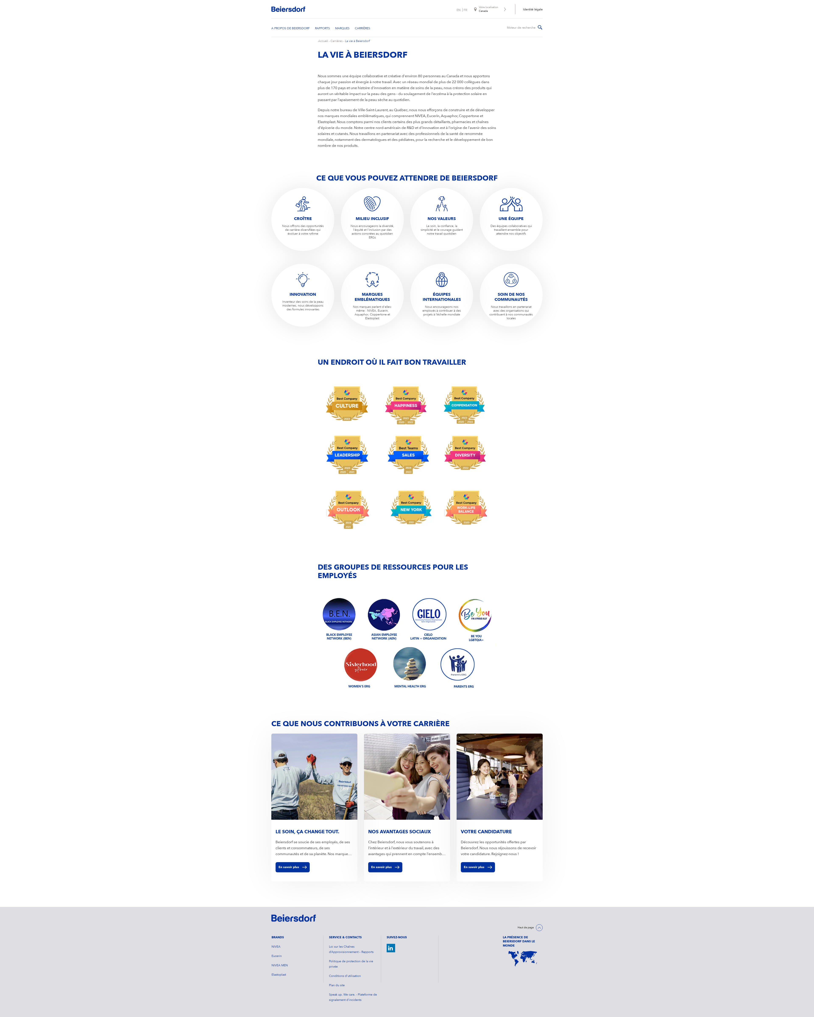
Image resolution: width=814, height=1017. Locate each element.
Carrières (336, 41)
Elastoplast (279, 974)
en (459, 10)
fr (465, 10)
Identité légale (533, 9)
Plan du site (337, 985)
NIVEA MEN (280, 965)
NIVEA (276, 946)
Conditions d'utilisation (345, 976)
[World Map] (523, 958)
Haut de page (526, 927)
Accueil (323, 41)
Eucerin (277, 956)
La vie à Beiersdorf (357, 41)
